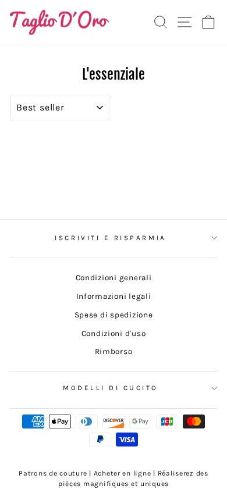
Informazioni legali (113, 296)
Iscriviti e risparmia (110, 238)
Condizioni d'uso (113, 333)
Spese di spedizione (114, 314)
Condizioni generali (114, 277)
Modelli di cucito (110, 388)
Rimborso (114, 351)
